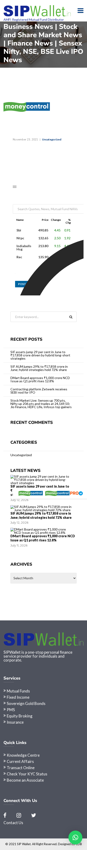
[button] (75, 837)
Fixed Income (18, 697)
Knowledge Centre (23, 755)
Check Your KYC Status (27, 773)
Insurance (15, 722)
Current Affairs (20, 761)
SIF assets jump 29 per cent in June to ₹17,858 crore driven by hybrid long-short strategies (40, 355)
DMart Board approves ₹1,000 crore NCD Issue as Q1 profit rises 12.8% (40, 379)
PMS (11, 709)
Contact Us (13, 822)
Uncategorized (51, 139)
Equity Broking (19, 715)
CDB (79, 844)
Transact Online (21, 767)
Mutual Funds (18, 691)
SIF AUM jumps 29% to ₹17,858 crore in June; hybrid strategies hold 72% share (39, 368)
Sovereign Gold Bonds (26, 703)
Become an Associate (25, 780)
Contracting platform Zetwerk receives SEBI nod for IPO (38, 390)
